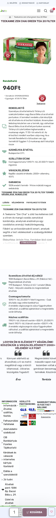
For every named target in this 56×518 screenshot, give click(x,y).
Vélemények (18, 202)
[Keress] (45, 10)
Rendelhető (10, 81)
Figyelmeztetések (36, 202)
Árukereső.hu (46, 417)
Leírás (6, 202)
